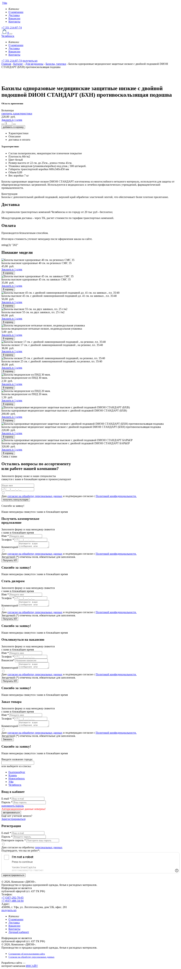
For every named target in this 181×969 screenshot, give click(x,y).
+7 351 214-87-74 (11, 27)
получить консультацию (15, 499)
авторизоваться (11, 812)
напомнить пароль (12, 805)
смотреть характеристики (16, 113)
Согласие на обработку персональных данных (31, 957)
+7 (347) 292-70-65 (12, 897)
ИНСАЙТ (32, 965)
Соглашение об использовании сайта (26, 953)
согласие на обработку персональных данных (34, 496)
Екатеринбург (16, 772)
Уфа (10, 781)
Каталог (18, 63)
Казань (12, 775)
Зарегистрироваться (13, 819)
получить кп (29, 60)
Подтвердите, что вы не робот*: (20, 850)
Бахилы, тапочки (56, 63)
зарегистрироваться (13, 875)
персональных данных (48, 847)
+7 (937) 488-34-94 (12, 900)
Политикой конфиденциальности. (116, 496)
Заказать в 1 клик (11, 119)
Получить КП (10, 560)
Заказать (7, 739)
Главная (6, 63)
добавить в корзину (13, 127)
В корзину (8, 273)
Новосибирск (16, 778)
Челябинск (14, 784)
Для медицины (34, 63)
